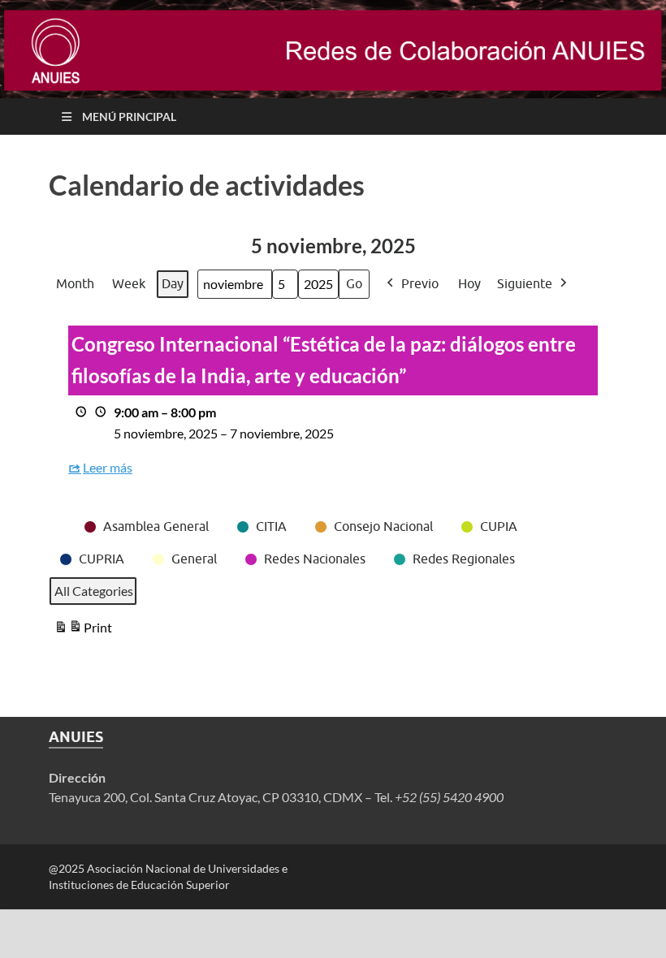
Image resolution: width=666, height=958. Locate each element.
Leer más (107, 467)
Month (75, 283)
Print (83, 630)
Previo (420, 283)
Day (173, 283)
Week (128, 283)
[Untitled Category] (58, 516)
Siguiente (524, 283)
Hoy (469, 283)
